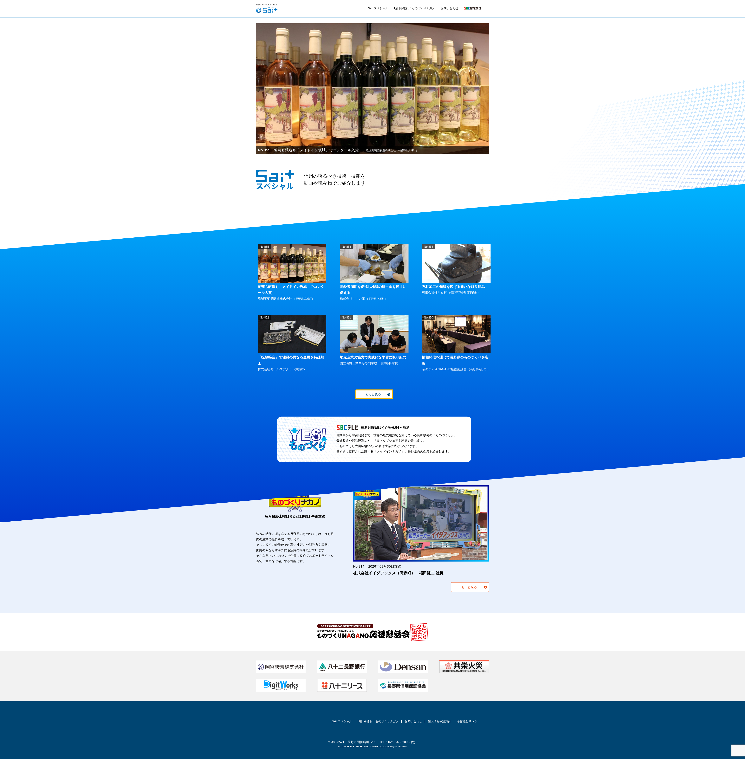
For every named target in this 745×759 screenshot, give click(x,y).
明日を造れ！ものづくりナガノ (414, 8)
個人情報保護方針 (439, 721)
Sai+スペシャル (378, 8)
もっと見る (373, 394)
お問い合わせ (449, 8)
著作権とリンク (467, 721)
